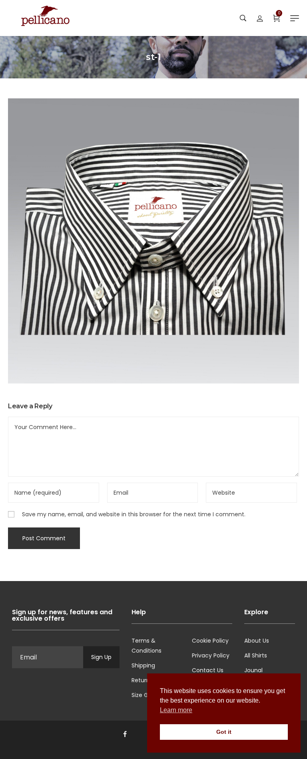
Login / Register (260, 18)
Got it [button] (223, 732)
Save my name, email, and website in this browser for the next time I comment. (133, 514)
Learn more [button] (176, 710)
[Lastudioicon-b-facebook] (124, 734)
